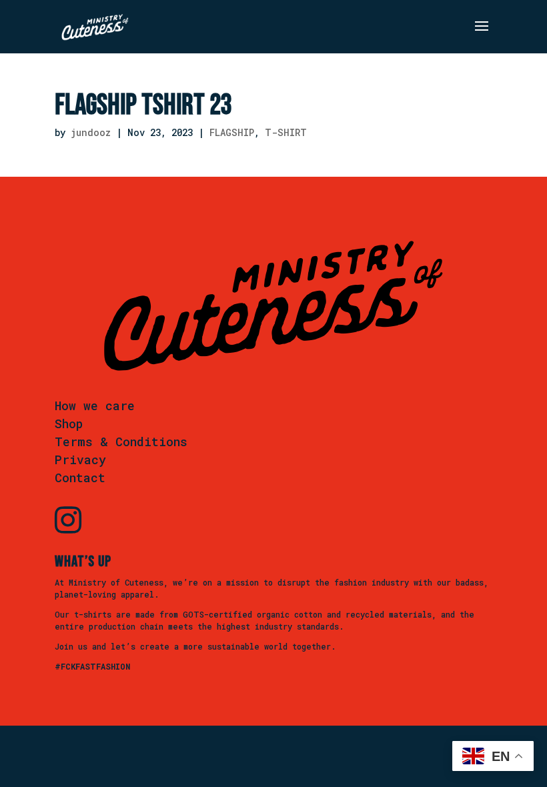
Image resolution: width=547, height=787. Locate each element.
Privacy (80, 460)
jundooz (91, 132)
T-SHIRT (286, 132)
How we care (95, 406)
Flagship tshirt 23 (143, 105)
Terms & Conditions (121, 442)
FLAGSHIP (231, 132)
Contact (80, 478)
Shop (69, 424)
